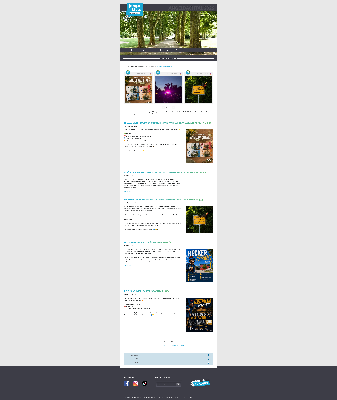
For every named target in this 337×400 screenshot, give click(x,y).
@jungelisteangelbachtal (164, 66)
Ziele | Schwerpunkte (184, 50)
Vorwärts (175, 345)
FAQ (196, 50)
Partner (177, 397)
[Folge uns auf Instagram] (136, 385)
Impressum (182, 397)
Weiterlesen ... (128, 191)
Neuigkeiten (136, 50)
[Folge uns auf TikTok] (144, 385)
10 (170, 107)
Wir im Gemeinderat (150, 50)
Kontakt (204, 50)
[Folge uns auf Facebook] (127, 385)
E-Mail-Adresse (162, 384)
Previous (163, 107)
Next (173, 107)
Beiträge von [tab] (133, 355)
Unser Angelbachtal (167, 50)
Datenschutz (190, 397)
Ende (182, 345)
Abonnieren (178, 384)
